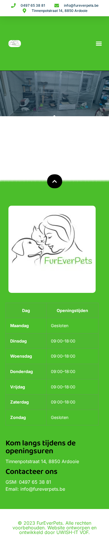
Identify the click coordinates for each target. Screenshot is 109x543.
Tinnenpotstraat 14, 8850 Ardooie (42, 461)
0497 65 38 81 (35, 482)
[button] (98, 43)
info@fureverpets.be (42, 489)
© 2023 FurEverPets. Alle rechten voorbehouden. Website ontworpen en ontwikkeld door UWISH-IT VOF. (54, 527)
